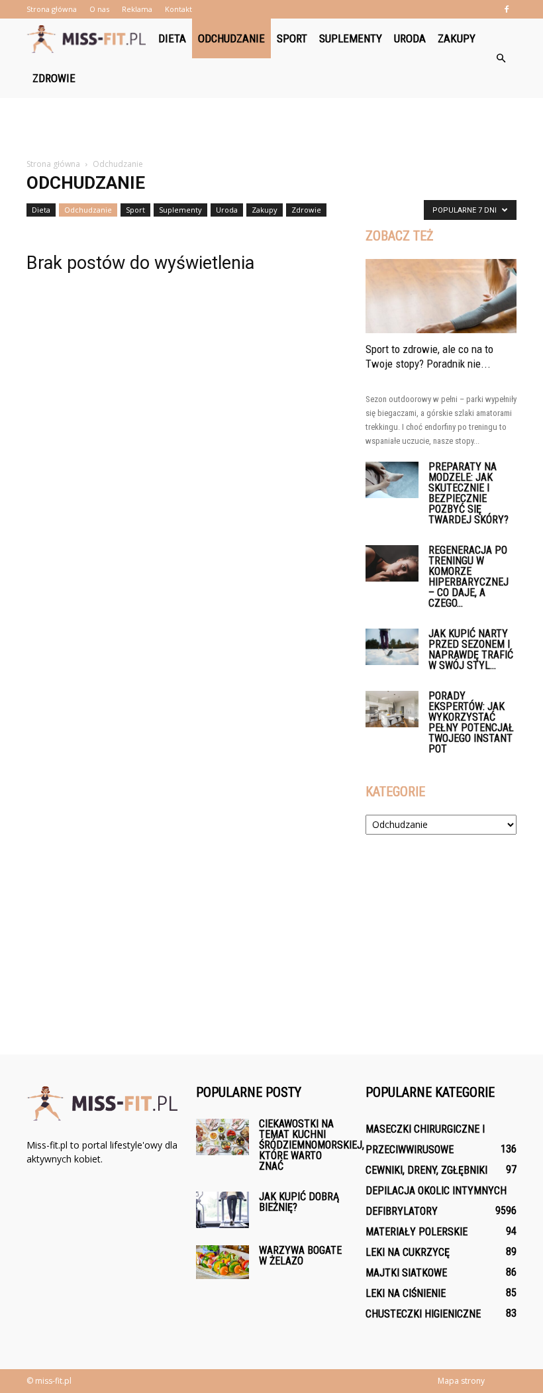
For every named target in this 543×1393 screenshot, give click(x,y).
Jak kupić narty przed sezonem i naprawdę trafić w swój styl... (470, 649)
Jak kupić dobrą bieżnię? (299, 1201)
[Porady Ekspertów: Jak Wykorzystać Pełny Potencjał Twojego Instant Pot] (392, 709)
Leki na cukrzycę (408, 1252)
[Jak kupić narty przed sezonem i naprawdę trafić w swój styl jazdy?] (392, 647)
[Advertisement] (271, 127)
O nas (99, 9)
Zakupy (456, 38)
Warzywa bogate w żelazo (300, 1255)
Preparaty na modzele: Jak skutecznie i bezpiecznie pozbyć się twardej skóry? (468, 493)
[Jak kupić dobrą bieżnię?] (222, 1210)
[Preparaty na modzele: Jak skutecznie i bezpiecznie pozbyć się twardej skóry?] (392, 480)
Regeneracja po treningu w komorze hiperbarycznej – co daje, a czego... (468, 576)
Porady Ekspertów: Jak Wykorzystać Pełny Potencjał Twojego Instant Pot (471, 722)
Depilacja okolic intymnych (436, 1190)
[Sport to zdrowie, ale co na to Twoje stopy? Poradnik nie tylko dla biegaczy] (441, 296)
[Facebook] (507, 9)
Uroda (410, 38)
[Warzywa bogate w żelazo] (222, 1262)
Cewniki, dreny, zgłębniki (426, 1170)
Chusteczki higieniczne (423, 1314)
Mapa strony (461, 1380)
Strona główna (51, 9)
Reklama (137, 9)
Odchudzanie (231, 38)
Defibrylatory (402, 1211)
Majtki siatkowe (406, 1272)
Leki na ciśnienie (406, 1293)
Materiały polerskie (417, 1231)
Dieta (172, 38)
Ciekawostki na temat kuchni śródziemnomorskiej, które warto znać (311, 1144)
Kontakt (178, 9)
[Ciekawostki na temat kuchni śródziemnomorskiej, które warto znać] (222, 1137)
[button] (501, 58)
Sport (292, 38)
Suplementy (350, 38)
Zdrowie (53, 78)
